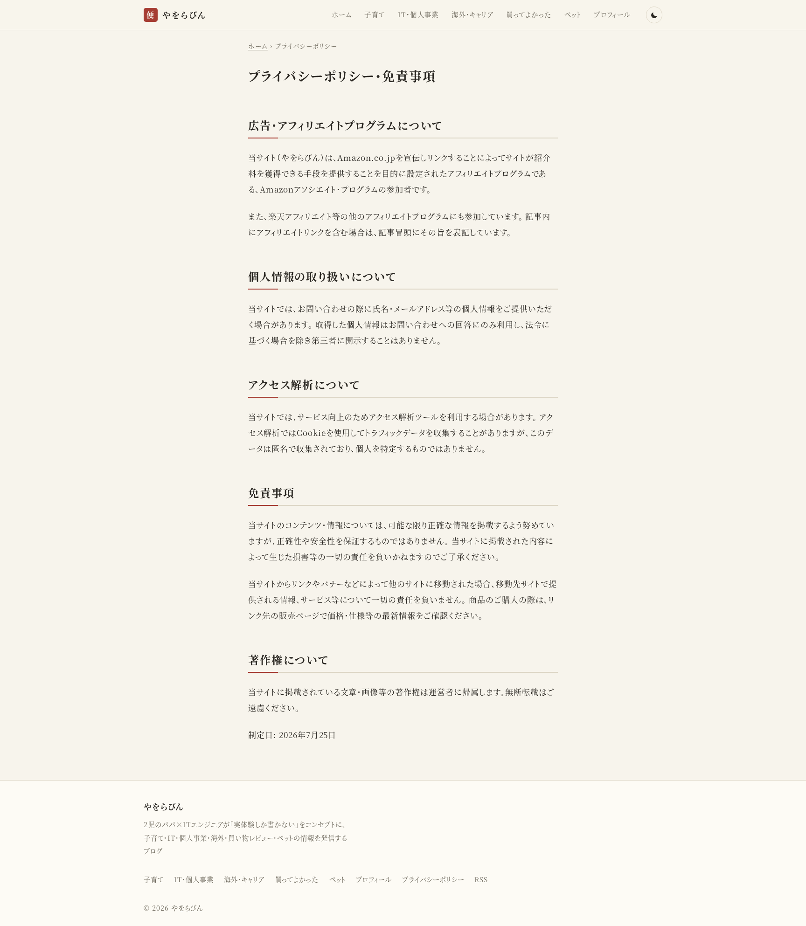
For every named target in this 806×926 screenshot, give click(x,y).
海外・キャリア (472, 14)
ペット (572, 14)
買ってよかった (528, 14)
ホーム (342, 14)
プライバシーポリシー (433, 879)
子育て (374, 14)
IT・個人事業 (418, 14)
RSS (481, 879)
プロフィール (612, 14)
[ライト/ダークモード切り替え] (654, 15)
